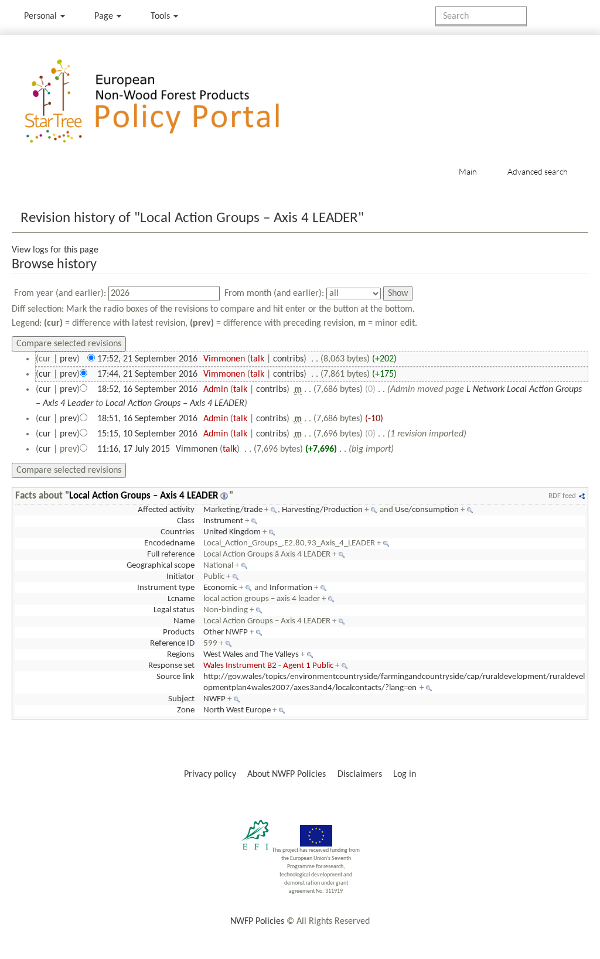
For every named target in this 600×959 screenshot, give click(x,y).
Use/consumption (427, 510)
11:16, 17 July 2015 (133, 449)
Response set (171, 665)
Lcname (181, 599)
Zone (186, 710)
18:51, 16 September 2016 (147, 419)
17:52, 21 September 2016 (147, 359)
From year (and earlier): (60, 293)
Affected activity (166, 510)
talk (257, 359)
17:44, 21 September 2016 (147, 374)
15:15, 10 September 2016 (147, 434)
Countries (178, 532)
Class (186, 521)
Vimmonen (224, 359)
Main (468, 171)
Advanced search (537, 171)
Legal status (174, 610)
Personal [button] (41, 16)
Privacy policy (210, 774)
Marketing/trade (232, 510)
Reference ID (172, 643)
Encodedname (169, 543)
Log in (404, 774)
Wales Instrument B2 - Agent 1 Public (268, 665)
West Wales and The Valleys (251, 654)
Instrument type (166, 587)
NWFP (214, 699)
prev (68, 359)
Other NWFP (225, 632)
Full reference (171, 554)
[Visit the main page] (169, 101)
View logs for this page (55, 250)
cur (45, 374)
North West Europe (237, 710)
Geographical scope (161, 565)
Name (184, 621)
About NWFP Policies (286, 774)
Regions (181, 654)
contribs (288, 359)
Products (179, 632)
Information (291, 587)
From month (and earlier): (274, 293)
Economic (220, 587)
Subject (181, 699)
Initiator (180, 576)
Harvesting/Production (322, 510)
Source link (175, 677)
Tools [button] (161, 16)
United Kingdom (232, 532)
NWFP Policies (257, 921)
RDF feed (562, 496)
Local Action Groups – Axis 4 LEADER (174, 403)
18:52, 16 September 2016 (147, 389)
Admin (215, 389)
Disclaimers (360, 774)
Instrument (223, 521)
